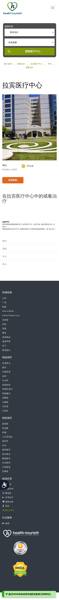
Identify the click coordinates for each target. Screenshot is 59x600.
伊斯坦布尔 (7, 389)
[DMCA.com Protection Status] (20, 569)
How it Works (8, 311)
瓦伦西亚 (6, 463)
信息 (4, 324)
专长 (50, 64)
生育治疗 (9, 498)
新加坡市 (6, 450)
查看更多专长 (8, 511)
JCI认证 (30, 166)
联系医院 (13, 180)
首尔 (4, 446)
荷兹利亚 (6, 385)
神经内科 (9, 502)
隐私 (4, 333)
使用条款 (6, 337)
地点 (4, 264)
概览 (4, 241)
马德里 (5, 402)
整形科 (8, 493)
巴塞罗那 (6, 372)
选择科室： (10, 26)
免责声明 (15, 229)
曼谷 (4, 368)
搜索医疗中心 (33, 51)
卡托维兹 (6, 467)
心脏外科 (9, 489)
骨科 (7, 506)
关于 (4, 346)
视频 (4, 248)
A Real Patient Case (11, 316)
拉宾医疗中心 (36, 64)
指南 (4, 307)
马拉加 (5, 407)
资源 (4, 329)
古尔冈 (5, 381)
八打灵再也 (7, 437)
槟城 (4, 433)
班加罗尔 (6, 363)
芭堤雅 (5, 428)
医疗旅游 (8, 64)
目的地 (5, 320)
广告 (4, 303)
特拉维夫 (6, 454)
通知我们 (52, 229)
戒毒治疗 (21, 64)
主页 (4, 298)
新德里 (5, 424)
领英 (7, 524)
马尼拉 (5, 411)
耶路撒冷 (6, 394)
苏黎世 (5, 471)
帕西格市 (6, 459)
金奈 (4, 376)
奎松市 (5, 441)
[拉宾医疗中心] (29, 127)
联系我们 (6, 350)
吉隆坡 (5, 398)
